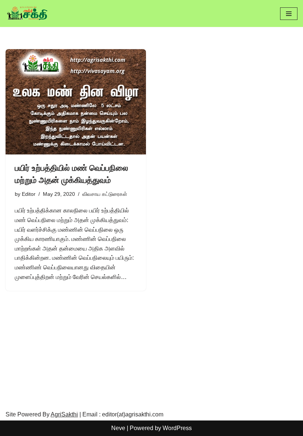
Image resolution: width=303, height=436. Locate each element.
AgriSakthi (64, 414)
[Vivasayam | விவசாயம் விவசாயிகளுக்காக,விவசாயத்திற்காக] (28, 13)
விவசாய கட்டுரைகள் (104, 194)
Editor (28, 194)
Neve (118, 428)
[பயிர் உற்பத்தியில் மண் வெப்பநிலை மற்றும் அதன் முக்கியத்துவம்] (76, 101)
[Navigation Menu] (288, 13)
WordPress (177, 428)
